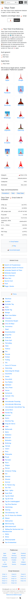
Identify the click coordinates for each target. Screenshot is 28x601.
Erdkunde (6, 337)
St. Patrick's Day (8, 485)
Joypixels (7, 130)
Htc (21, 143)
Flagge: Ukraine (8, 286)
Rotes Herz (6, 278)
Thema (14, 294)
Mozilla (20, 155)
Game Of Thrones (9, 365)
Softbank (7, 168)
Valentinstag (7, 507)
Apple (7, 80)
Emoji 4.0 (4, 576)
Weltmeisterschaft (9, 526)
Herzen (5, 390)
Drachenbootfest (8, 332)
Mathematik (7, 429)
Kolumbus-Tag (8, 421)
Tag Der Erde (7, 499)
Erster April (7, 340)
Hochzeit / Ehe (8, 396)
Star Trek (6, 487)
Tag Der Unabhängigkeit (11, 501)
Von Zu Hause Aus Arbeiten (12, 515)
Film (5, 351)
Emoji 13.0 (23, 578)
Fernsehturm (5, 193)
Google (20, 80)
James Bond (7, 410)
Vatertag (6, 510)
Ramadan (6, 460)
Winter (5, 537)
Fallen (5, 346)
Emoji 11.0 (23, 576)
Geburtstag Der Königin (10, 371)
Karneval (6, 415)
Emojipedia (4, 566)
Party (5, 451)
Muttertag (6, 443)
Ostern (5, 449)
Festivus (6, 349)
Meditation (6, 435)
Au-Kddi (20, 168)
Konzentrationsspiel (14, 250)
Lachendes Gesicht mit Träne (12, 270)
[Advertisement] (14, 24)
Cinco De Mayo (8, 324)
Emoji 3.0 (23, 574)
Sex (4, 474)
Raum (5, 462)
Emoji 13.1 (4, 581)
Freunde (6, 354)
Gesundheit (7, 379)
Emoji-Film (6, 335)
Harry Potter (7, 387)
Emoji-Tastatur (14, 241)
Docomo (14, 564)
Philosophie (7, 454)
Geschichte (7, 374)
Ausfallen (6, 301)
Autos (5, 307)
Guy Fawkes (7, 382)
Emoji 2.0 (14, 574)
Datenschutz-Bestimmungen (14, 594)
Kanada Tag (7, 413)
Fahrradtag (7, 343)
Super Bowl (7, 493)
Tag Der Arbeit (8, 496)
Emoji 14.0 (14, 581)
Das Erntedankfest (9, 542)
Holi (4, 399)
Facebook (7, 93)
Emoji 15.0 (23, 581)
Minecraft (6, 438)
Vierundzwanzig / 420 (10, 512)
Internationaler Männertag (11, 404)
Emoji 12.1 (14, 578)
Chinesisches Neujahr (10, 321)
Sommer (6, 482)
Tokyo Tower (20, 193)
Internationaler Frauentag (11, 401)
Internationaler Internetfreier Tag (13, 407)
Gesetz (5, 376)
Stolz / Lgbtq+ (8, 490)
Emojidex (7, 143)
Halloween (6, 385)
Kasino (5, 418)
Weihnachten (7, 521)
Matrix (5, 432)
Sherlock (6, 476)
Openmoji (21, 130)
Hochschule (7, 393)
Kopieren (17, 19)
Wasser (6, 518)
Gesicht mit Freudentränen (11, 265)
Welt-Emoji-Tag (8, 524)
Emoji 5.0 (14, 576)
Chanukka (6, 318)
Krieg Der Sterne (8, 424)
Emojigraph (23, 564)
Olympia (6, 446)
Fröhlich (6, 357)
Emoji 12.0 (4, 578)
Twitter (21, 93)
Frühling (6, 360)
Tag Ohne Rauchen (9, 504)
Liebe (5, 426)
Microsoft (21, 105)
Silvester (6, 479)
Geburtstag (7, 368)
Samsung (7, 105)
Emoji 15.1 (4, 583)
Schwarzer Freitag (9, 471)
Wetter (5, 534)
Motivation (6, 440)
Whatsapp (7, 118)
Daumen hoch (7, 281)
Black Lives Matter (9, 315)
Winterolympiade (8, 540)
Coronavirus (7, 326)
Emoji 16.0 (14, 583)
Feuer (5, 283)
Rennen (6, 468)
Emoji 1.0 (4, 574)
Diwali (5, 329)
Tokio (13, 193)
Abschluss (6, 299)
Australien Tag (8, 304)
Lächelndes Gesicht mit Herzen (12, 268)
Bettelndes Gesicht (9, 273)
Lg (7, 155)
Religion (6, 465)
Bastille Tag (7, 310)
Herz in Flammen (8, 276)
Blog (14, 246)
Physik (5, 457)
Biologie (6, 312)
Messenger (20, 118)
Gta (4, 362)
